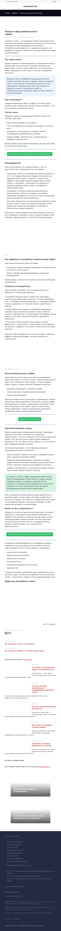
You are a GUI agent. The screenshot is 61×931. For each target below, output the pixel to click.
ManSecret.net (30, 6)
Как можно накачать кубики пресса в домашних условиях (30, 154)
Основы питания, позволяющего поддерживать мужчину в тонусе (43, 689)
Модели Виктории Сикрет (15, 853)
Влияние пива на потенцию (30, 419)
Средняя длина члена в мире (16, 850)
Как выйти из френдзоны (14, 858)
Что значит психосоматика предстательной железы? (43, 668)
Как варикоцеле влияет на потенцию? (20, 644)
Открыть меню (12, 1)
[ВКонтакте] (6, 633)
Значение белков (12, 856)
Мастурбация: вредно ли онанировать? (26, 790)
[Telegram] (10, 633)
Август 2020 (29, 37)
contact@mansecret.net (12, 892)
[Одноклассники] (8, 633)
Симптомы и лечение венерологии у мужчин (41, 745)
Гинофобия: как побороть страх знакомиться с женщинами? (29, 817)
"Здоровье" (27, 659)
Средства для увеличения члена (17, 861)
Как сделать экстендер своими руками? (41, 726)
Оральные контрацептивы (15, 842)
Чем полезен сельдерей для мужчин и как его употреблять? (29, 534)
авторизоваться (44, 766)
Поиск (53, 1)
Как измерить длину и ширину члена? (28, 876)
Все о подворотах (12, 847)
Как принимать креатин (14, 844)
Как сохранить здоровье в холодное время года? (24, 651)
